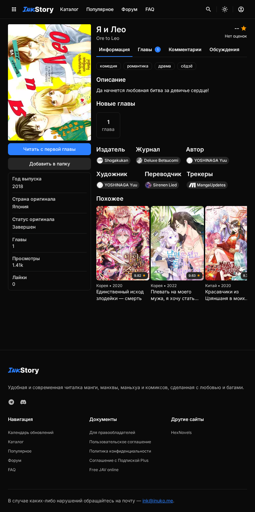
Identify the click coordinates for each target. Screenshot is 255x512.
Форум (129, 9)
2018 (17, 186)
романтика (137, 65)
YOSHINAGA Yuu (210, 160)
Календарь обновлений (30, 432)
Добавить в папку (49, 163)
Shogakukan (116, 160)
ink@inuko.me (157, 500)
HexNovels (181, 432)
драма (164, 65)
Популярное (100, 9)
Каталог (69, 9)
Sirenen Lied (165, 184)
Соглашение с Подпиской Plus (118, 460)
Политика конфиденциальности (120, 451)
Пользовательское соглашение (120, 441)
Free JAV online (104, 469)
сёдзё (187, 65)
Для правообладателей (112, 432)
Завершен (24, 227)
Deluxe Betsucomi (161, 160)
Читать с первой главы (49, 149)
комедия (108, 65)
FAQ (149, 9)
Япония (20, 206)
